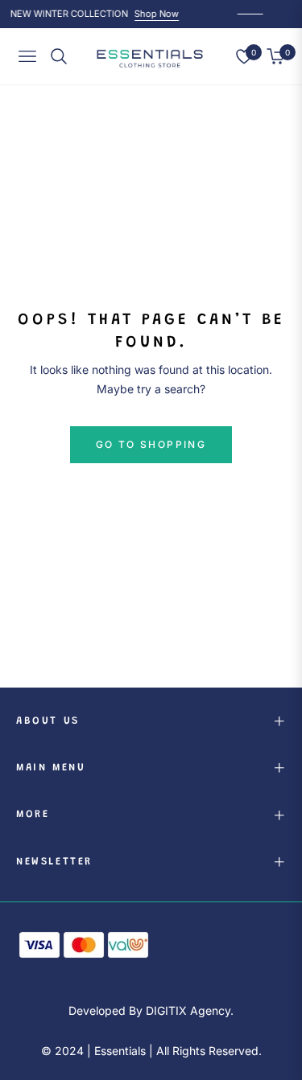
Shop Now (156, 13)
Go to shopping (151, 444)
